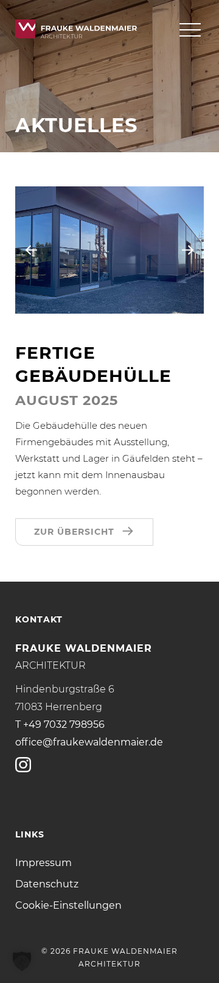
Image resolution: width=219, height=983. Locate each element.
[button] (22, 961)
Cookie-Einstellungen (68, 905)
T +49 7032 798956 (60, 724)
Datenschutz (46, 884)
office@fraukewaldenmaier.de (89, 742)
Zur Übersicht (74, 531)
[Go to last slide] (31, 250)
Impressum (43, 862)
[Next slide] (188, 250)
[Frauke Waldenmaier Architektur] (76, 29)
